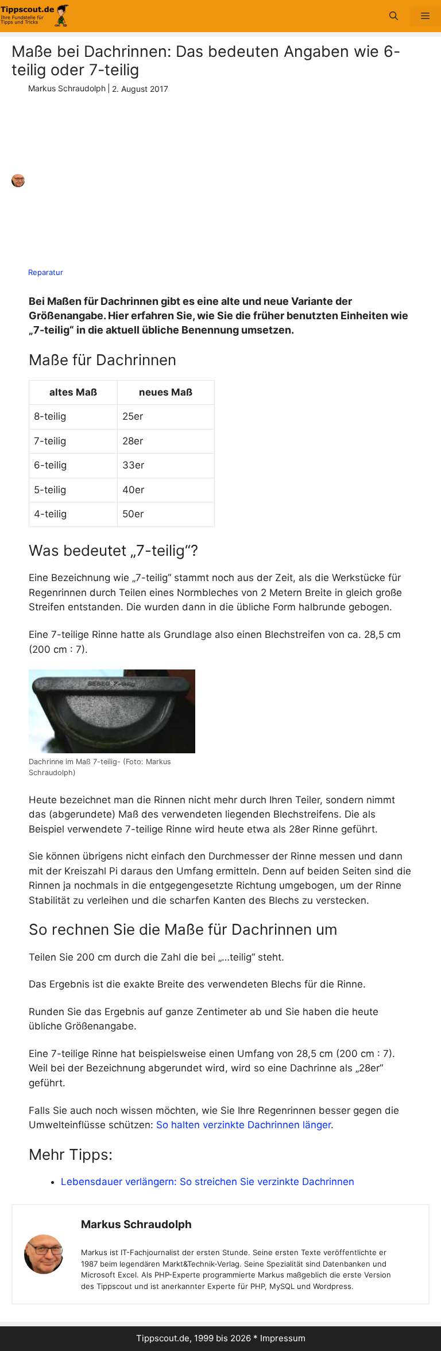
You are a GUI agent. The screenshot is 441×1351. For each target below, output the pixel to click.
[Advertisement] (216, 180)
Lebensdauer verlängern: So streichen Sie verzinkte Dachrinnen (207, 1181)
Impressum (282, 1338)
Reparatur (45, 272)
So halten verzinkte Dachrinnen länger (243, 1125)
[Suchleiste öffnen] (393, 16)
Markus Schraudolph (136, 1224)
